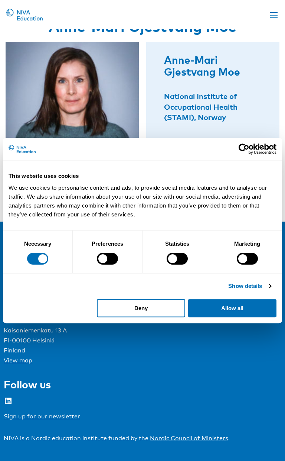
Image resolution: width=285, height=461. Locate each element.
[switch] (107, 259)
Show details (245, 286)
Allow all (232, 308)
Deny (141, 308)
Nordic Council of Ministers (189, 438)
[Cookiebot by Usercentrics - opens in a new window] (244, 149)
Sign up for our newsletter (42, 416)
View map (18, 360)
